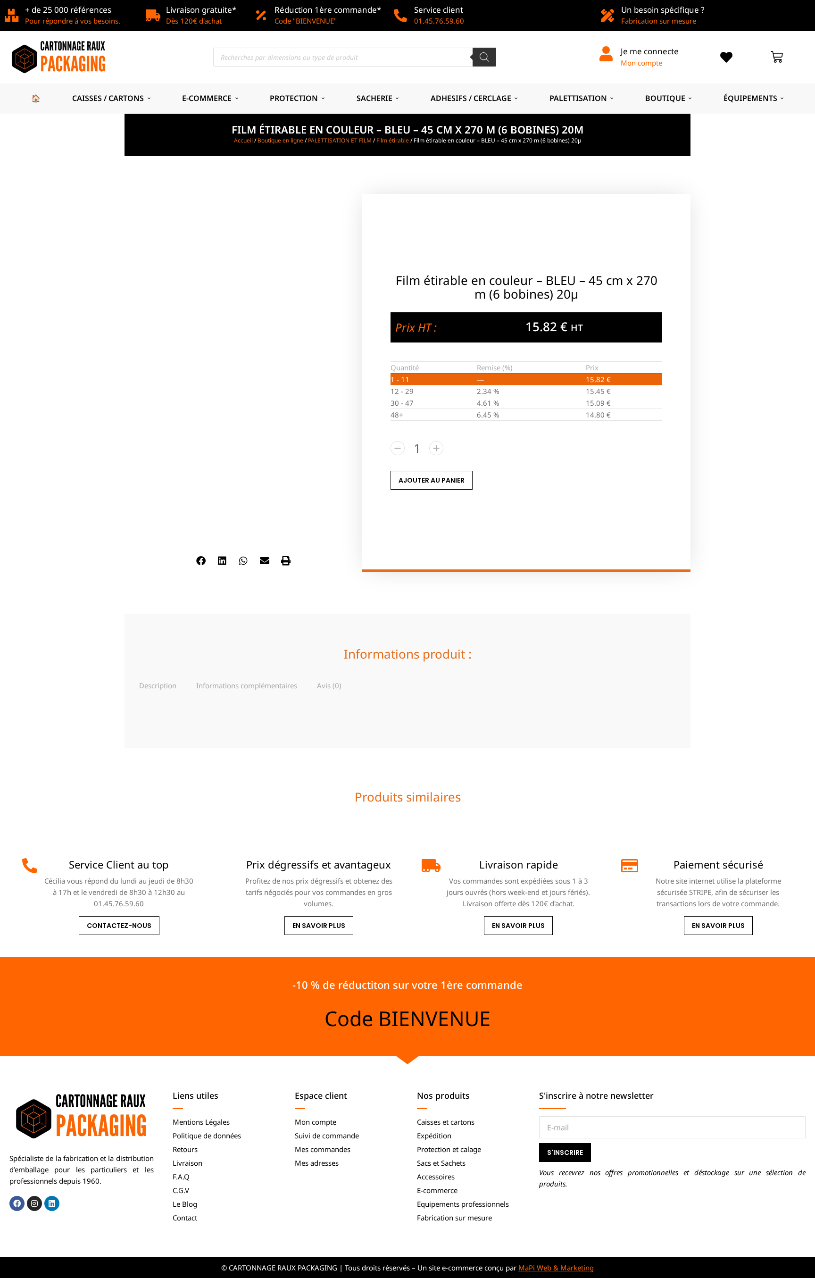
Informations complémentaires (246, 685)
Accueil (243, 140)
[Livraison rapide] (429, 865)
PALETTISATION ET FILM (340, 140)
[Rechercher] (484, 57)
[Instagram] (34, 1203)
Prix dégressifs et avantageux (318, 864)
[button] (201, 561)
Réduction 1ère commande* (327, 9)
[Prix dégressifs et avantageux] (229, 865)
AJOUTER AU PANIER (432, 480)
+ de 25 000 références (68, 9)
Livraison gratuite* (201, 9)
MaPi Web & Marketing (556, 1267)
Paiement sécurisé (718, 864)
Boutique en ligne (280, 140)
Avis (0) (329, 685)
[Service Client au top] (29, 865)
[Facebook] (17, 1203)
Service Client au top (119, 864)
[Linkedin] (51, 1203)
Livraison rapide (518, 864)
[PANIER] (776, 57)
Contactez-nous (119, 925)
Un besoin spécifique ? (662, 9)
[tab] (157, 685)
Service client (438, 9)
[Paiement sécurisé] (628, 865)
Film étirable (392, 140)
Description (157, 685)
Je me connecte (650, 51)
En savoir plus (318, 925)
